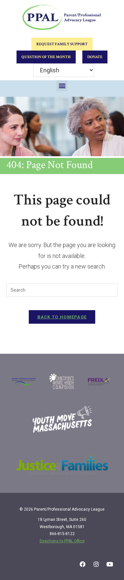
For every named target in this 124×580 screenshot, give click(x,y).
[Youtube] (110, 564)
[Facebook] (83, 564)
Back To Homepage (62, 316)
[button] (62, 85)
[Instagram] (96, 564)
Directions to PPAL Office (62, 541)
